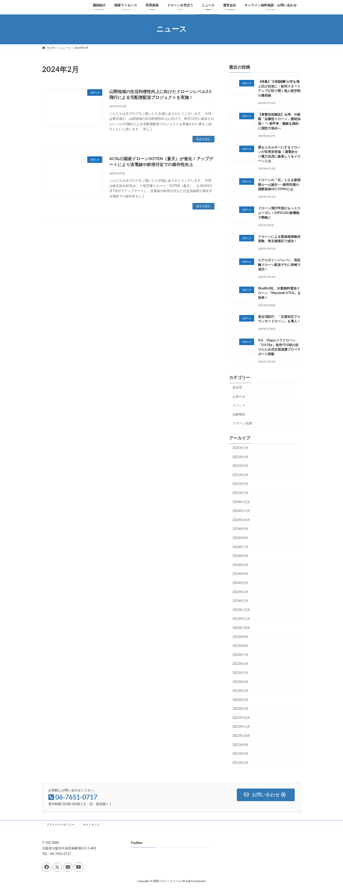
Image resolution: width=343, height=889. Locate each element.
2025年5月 (240, 466)
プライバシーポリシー (60, 824)
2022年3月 (240, 762)
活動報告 (238, 414)
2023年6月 (240, 664)
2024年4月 (240, 574)
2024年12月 (241, 502)
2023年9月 (240, 636)
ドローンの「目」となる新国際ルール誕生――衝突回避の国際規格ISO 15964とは (279, 184)
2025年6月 (240, 457)
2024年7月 (240, 547)
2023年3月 (240, 691)
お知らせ (238, 396)
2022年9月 (240, 744)
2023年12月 (241, 609)
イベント (238, 405)
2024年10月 (241, 520)
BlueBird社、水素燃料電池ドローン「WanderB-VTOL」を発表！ (279, 293)
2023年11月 (241, 619)
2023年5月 (240, 673)
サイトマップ (91, 824)
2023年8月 (240, 646)
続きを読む (203, 139)
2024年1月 (240, 601)
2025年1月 (240, 493)
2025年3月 (240, 475)
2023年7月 (240, 654)
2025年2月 (240, 484)
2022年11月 (241, 726)
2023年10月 (241, 628)
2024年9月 (240, 529)
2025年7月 (240, 448)
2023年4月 (240, 681)
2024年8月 (240, 538)
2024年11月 (241, 511)
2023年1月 (240, 709)
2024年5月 (240, 564)
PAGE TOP (330, 858)
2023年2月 (240, 699)
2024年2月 (240, 592)
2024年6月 (240, 556)
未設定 (237, 387)
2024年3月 (240, 583)
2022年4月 (240, 753)
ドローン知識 (242, 423)
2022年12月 (241, 717)
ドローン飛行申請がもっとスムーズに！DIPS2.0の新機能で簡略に (279, 213)
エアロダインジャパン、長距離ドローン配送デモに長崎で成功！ (279, 265)
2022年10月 (241, 736)
